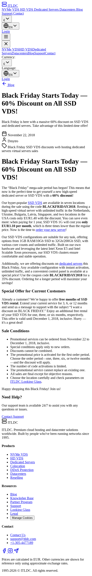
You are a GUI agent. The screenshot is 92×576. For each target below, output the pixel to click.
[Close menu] (6, 44)
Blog (79, 9)
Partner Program (21, 502)
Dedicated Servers (46, 9)
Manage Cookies (22, 517)
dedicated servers (70, 263)
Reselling (16, 477)
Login (6, 31)
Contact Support (13, 416)
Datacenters (67, 9)
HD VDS (27, 9)
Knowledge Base (22, 498)
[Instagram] (11, 552)
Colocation (17, 466)
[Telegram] (16, 552)
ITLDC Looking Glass (25, 381)
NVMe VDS (11, 9)
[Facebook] (5, 552)
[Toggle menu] (6, 36)
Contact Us (17, 535)
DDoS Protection (22, 470)
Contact (18, 13)
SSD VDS (35, 203)
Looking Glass (20, 510)
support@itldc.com (23, 539)
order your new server (50, 230)
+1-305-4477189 (21, 543)
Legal (14, 513)
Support (7, 13)
